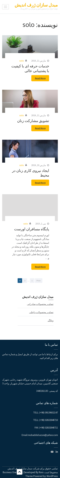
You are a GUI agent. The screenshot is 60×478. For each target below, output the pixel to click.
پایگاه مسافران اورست (31, 229)
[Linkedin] (57, 451)
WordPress (52, 476)
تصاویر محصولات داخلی (41, 312)
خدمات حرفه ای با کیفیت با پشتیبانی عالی (30, 68)
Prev (39, 280)
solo (21, 60)
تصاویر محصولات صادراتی (40, 304)
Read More (40, 78)
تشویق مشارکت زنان (33, 120)
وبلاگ (50, 320)
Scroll (19, 472)
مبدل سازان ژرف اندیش (36, 5)
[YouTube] (52, 451)
